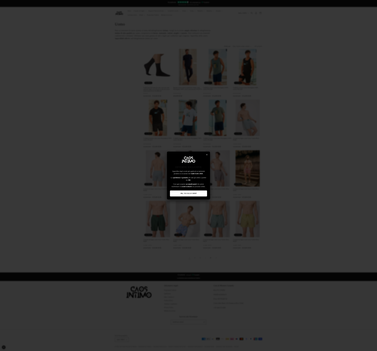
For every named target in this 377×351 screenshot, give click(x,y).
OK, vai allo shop (188, 193)
